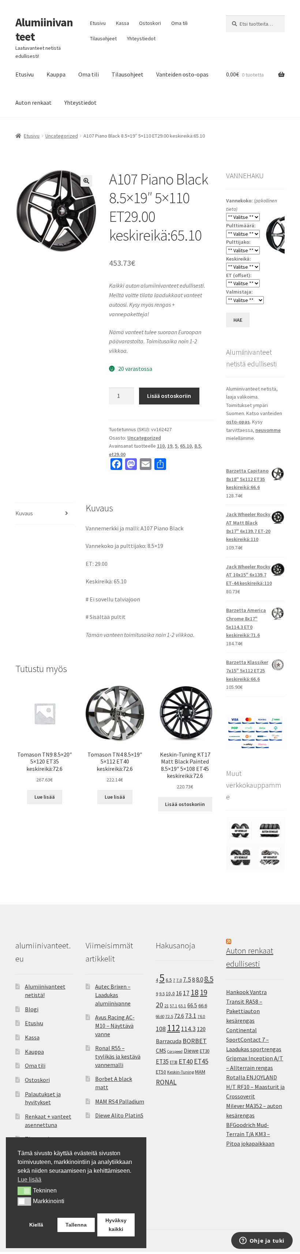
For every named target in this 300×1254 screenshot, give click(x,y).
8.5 (197, 446)
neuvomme (268, 430)
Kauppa (55, 74)
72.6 (179, 1015)
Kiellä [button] (36, 1225)
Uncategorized (61, 136)
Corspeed (175, 1051)
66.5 (192, 1005)
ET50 (161, 1072)
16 (179, 993)
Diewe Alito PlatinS (119, 1115)
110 (161, 446)
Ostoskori (150, 23)
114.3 (188, 1029)
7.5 (187, 979)
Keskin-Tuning (180, 1072)
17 (186, 993)
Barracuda (168, 1041)
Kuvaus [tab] (24, 513)
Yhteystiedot (141, 38)
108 (161, 1029)
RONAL (166, 1082)
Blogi (31, 1009)
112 (173, 1028)
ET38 (173, 1062)
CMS (161, 1050)
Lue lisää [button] (29, 1179)
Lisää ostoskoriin (169, 395)
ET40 (186, 1061)
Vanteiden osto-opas (182, 74)
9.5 (162, 993)
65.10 (186, 446)
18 (195, 992)
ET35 (162, 1061)
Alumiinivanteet (44, 29)
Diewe (191, 1050)
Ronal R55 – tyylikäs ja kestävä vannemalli (117, 1056)
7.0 (179, 980)
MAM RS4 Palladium (119, 1101)
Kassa (122, 23)
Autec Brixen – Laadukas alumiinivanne (113, 995)
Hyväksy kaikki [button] (116, 1224)
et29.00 (117, 454)
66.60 (160, 1016)
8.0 (199, 979)
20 (159, 1004)
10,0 (170, 993)
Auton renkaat (33, 102)
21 (166, 1005)
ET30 (204, 1051)
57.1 (173, 1005)
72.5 (169, 1016)
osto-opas (238, 421)
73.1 (190, 1016)
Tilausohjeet (103, 38)
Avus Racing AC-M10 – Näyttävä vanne (115, 1025)
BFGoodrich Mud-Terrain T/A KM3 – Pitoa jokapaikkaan (250, 1134)
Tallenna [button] (76, 1225)
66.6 (202, 1005)
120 (201, 1029)
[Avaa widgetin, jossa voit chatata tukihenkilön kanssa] (262, 1241)
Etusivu (98, 23)
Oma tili (179, 23)
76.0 (201, 1016)
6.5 (169, 980)
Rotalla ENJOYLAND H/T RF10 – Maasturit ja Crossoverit (255, 1087)
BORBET (195, 1041)
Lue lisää (44, 797)
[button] (86, 181)
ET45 (201, 1061)
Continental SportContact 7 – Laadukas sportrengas (253, 1039)
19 (169, 446)
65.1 (182, 1005)
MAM (200, 1071)
